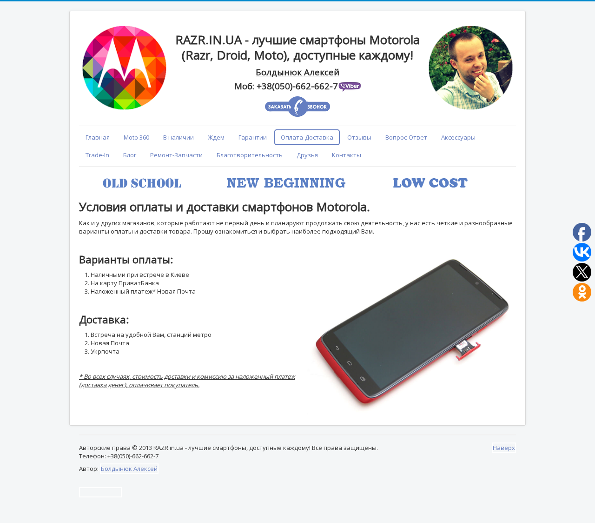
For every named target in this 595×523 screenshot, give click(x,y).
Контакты (346, 155)
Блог (129, 155)
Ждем (216, 137)
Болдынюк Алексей (129, 468)
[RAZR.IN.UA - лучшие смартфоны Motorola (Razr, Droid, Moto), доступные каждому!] (297, 25)
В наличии (178, 137)
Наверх (504, 447)
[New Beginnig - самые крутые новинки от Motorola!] (495, 175)
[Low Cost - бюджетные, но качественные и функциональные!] (497, 175)
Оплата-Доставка (307, 137)
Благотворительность (250, 155)
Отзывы (359, 137)
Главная (98, 137)
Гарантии (252, 137)
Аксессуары (458, 137)
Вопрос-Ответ (406, 137)
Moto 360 (136, 137)
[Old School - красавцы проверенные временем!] (494, 175)
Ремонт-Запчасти (176, 155)
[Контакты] (298, 25)
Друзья (307, 155)
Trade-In (97, 155)
